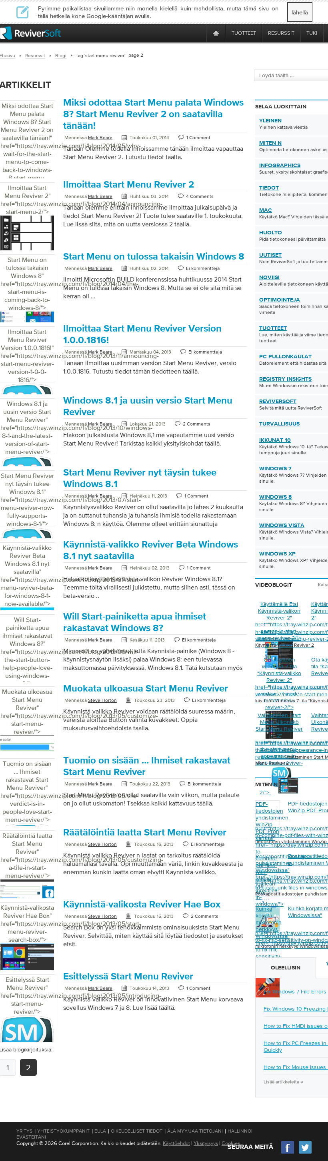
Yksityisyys (206, 1143)
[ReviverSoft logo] (30, 33)
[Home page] (216, 33)
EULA (100, 1131)
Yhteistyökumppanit (63, 1131)
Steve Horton (102, 700)
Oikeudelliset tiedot (136, 1131)
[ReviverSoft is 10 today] (198, 33)
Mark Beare (100, 137)
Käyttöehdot (176, 1143)
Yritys (24, 1131)
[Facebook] (288, 1153)
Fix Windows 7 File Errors (295, 991)
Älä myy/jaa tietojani (195, 1131)
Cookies (231, 1143)
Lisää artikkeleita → (283, 1082)
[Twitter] (305, 1153)
